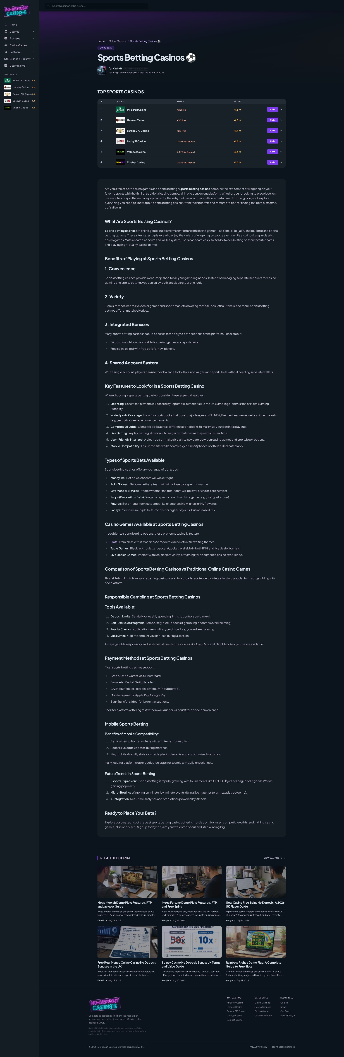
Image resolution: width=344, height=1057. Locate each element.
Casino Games (262, 1011)
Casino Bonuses (263, 1007)
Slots (114, 542)
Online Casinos (117, 41)
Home (10, 25)
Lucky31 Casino (234, 1015)
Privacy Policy (258, 1047)
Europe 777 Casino (236, 1011)
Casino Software (263, 1015)
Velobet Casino (235, 1020)
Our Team (285, 1011)
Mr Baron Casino (235, 1002)
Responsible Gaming (283, 1047)
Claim (272, 109)
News (283, 1007)
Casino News (14, 65)
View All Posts (275, 858)
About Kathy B (287, 1015)
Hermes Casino (234, 1007)
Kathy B (117, 68)
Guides (284, 1002)
